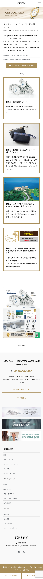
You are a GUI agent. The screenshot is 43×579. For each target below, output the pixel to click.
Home (5, 30)
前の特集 (21, 345)
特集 (10, 30)
